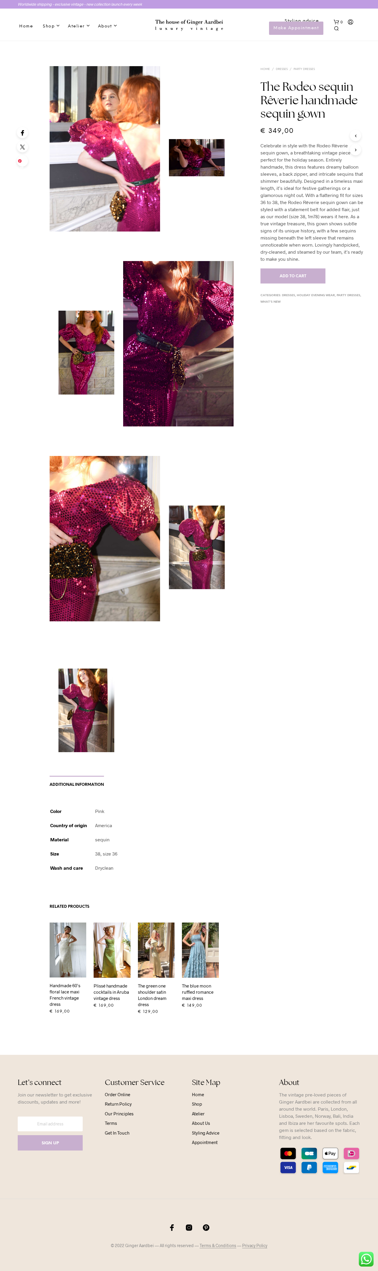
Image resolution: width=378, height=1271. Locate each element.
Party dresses (304, 69)
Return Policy (118, 1104)
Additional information (77, 785)
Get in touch (117, 1132)
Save (23, 163)
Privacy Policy (254, 1245)
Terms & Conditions (218, 1245)
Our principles (119, 1113)
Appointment (205, 1142)
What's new (270, 302)
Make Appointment (296, 28)
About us (201, 1123)
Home (26, 26)
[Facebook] (22, 132)
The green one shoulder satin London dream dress (152, 995)
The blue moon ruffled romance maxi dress (198, 992)
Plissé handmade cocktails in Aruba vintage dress (111, 992)
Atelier (76, 26)
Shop (49, 26)
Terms (111, 1123)
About (105, 26)
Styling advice (302, 21)
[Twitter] (22, 146)
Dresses (282, 69)
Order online (117, 1094)
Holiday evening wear (316, 295)
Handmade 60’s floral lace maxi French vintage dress (65, 995)
